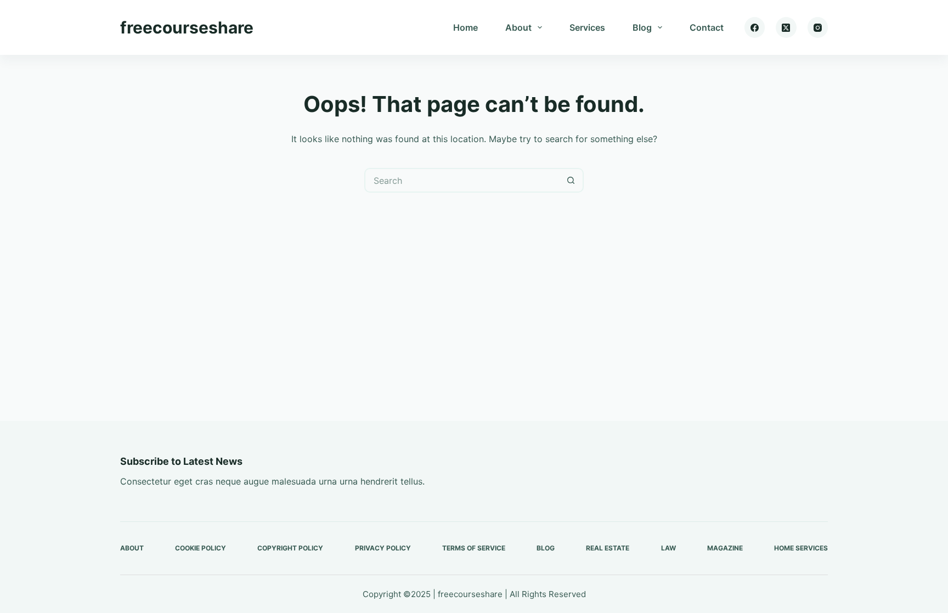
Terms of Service (473, 548)
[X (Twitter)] (786, 27)
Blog (642, 27)
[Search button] (571, 180)
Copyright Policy (290, 548)
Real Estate (607, 548)
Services (587, 27)
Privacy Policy (383, 548)
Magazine (725, 548)
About (518, 27)
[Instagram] (818, 27)
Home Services (801, 548)
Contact (707, 27)
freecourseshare (186, 27)
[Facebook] (754, 27)
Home (465, 27)
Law (668, 548)
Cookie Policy (200, 548)
